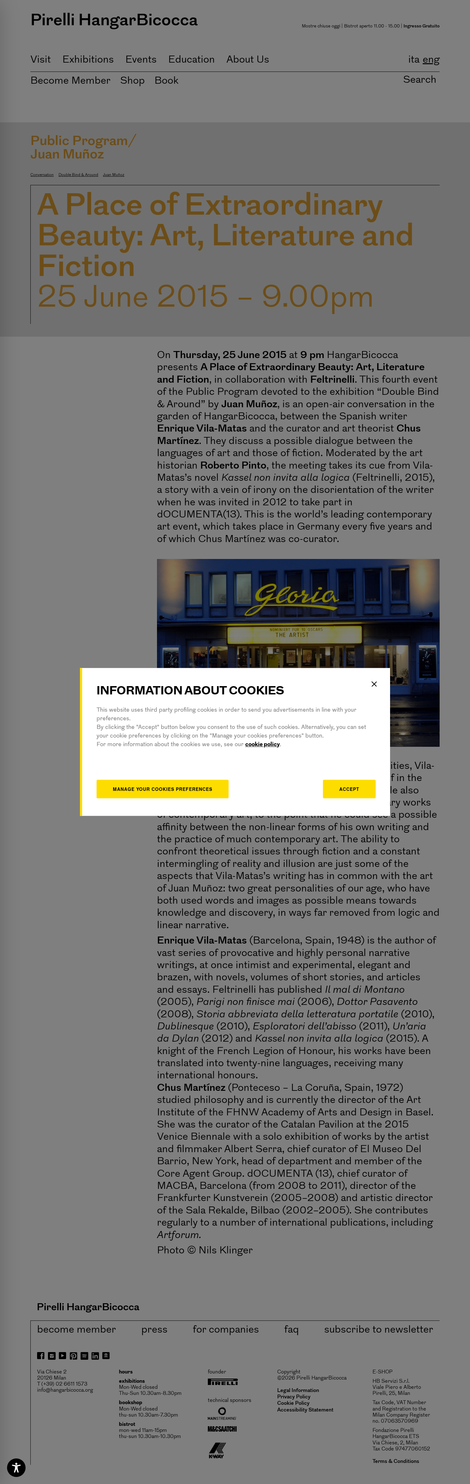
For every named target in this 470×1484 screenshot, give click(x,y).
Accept (349, 789)
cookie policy (262, 745)
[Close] (374, 683)
